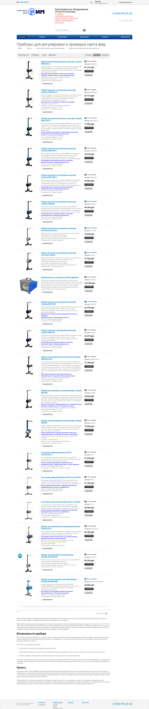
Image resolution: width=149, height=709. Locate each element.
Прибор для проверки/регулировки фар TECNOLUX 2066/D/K (57, 556)
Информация (57, 702)
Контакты (125, 37)
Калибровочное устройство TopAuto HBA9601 (60, 277)
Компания (62, 37)
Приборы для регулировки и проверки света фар (84, 48)
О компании (41, 704)
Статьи (55, 706)
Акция (42, 37)
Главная (20, 48)
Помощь (71, 702)
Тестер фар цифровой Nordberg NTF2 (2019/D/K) (61, 477)
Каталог (22, 37)
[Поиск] (84, 30)
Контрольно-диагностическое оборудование (51, 48)
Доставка (84, 37)
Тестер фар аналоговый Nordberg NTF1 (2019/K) (60, 502)
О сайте (55, 704)
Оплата (105, 37)
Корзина (98, 1)
